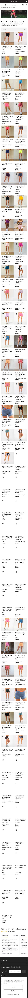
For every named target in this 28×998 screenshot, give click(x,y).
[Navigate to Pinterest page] (14, 967)
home (2, 7)
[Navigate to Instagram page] (11, 967)
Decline (13, 991)
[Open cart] (26, 5)
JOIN (23, 971)
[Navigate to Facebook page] (17, 967)
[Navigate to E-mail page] (19, 967)
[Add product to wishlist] (3, 34)
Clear (25, 29)
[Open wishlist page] (23, 5)
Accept (13, 987)
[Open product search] (5, 5)
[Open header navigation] (2, 5)
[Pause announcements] (26, 1)
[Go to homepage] (14, 5)
